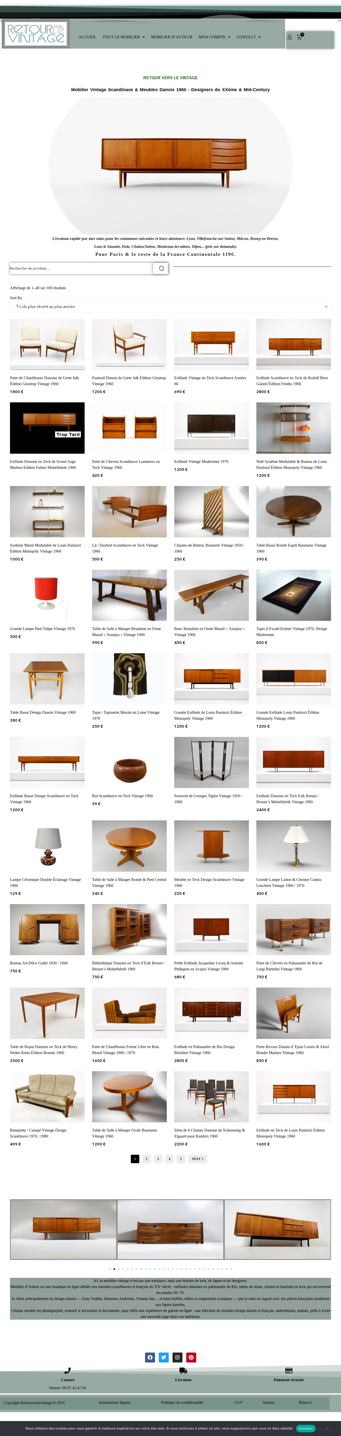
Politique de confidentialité (182, 1402)
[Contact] (67, 1370)
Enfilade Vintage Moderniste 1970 (201, 461)
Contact (67, 1380)
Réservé (305, 1402)
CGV (238, 1402)
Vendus (268, 1402)
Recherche (160, 268)
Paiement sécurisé (289, 1380)
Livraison (183, 1380)
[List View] (15, 282)
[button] (124, 37)
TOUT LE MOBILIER (121, 37)
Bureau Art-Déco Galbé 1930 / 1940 (39, 963)
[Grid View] (11, 282)
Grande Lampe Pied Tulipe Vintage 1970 (42, 629)
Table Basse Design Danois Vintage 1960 (43, 712)
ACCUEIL (87, 37)
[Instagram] (177, 1358)
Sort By (16, 298)
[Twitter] (164, 1358)
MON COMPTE (212, 37)
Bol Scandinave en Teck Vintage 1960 (122, 796)
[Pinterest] (191, 1358)
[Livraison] (183, 1370)
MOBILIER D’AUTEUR (171, 37)
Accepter (306, 1428)
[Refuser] (327, 1430)
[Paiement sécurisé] (289, 1370)
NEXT (196, 1159)
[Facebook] (150, 1358)
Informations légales (115, 1402)
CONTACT (246, 37)
